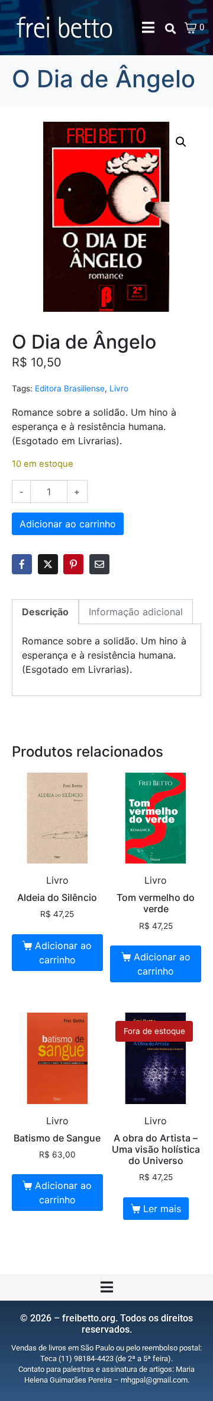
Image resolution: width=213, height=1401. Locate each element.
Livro (118, 388)
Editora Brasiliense (70, 388)
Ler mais (162, 1209)
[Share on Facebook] (22, 564)
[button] (181, 142)
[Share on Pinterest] (73, 564)
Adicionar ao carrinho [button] (63, 953)
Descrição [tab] (45, 612)
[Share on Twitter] (48, 564)
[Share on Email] (99, 564)
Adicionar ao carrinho (68, 524)
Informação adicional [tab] (136, 612)
